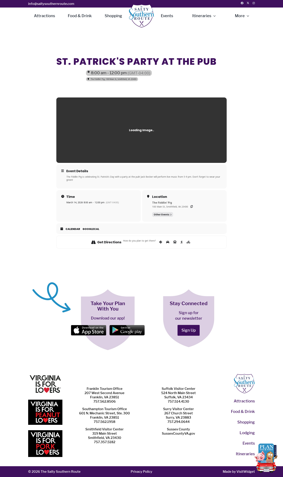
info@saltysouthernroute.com (51, 4)
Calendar (73, 229)
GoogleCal (91, 229)
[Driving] (168, 242)
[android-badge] (127, 326)
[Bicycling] (188, 242)
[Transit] (175, 242)
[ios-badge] (88, 326)
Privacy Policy (141, 472)
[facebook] (242, 3)
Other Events (161, 214)
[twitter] (248, 3)
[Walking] (181, 242)
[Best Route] (161, 242)
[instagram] (254, 3)
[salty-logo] (141, 6)
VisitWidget (245, 472)
